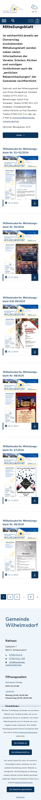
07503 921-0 (15, 655)
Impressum (20, 797)
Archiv (19, 135)
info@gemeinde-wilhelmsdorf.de (15, 663)
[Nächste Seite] (37, 597)
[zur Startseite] (13, 8)
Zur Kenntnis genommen (20, 789)
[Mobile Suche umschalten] (13, 20)
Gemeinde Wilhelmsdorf (21, 622)
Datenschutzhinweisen (28, 732)
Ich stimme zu (20, 743)
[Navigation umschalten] (4, 21)
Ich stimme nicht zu (20, 752)
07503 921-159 (17, 658)
